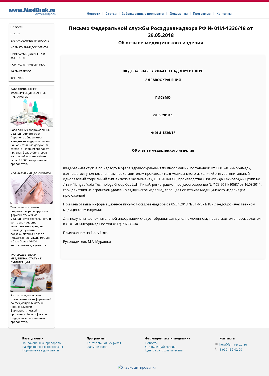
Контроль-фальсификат (104, 343)
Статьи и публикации (160, 347)
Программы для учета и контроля (28, 56)
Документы (178, 14)
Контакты (224, 14)
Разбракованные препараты (42, 347)
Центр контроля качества (164, 350)
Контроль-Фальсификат (28, 64)
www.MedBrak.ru (31, 11)
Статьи (111, 14)
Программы (202, 14)
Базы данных (32, 338)
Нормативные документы (29, 47)
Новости (93, 14)
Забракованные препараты (143, 14)
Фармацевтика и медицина (167, 338)
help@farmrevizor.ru (233, 344)
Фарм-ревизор (21, 71)
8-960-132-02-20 (230, 349)
